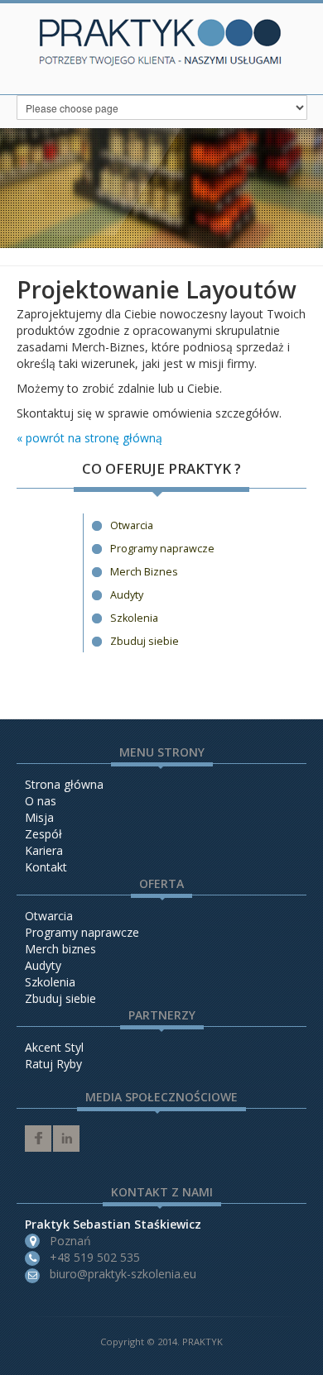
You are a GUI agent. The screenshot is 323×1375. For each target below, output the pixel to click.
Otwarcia (131, 525)
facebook (38, 1138)
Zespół (43, 834)
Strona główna (64, 784)
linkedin (66, 1138)
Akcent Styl (54, 1047)
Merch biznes (60, 949)
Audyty (126, 595)
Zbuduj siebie (144, 641)
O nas (40, 801)
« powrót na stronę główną (89, 438)
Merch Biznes (144, 572)
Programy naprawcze (162, 549)
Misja (39, 817)
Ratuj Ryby (53, 1064)
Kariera (44, 850)
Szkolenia (134, 618)
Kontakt (46, 867)
